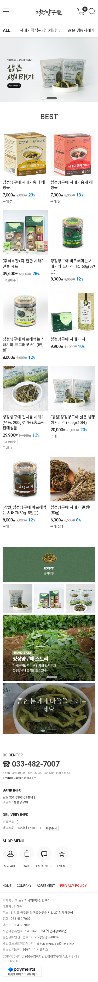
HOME (7, 886)
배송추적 (51, 828)
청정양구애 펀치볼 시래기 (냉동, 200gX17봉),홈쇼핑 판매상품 (24, 422)
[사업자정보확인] (56, 931)
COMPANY (24, 886)
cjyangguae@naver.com (19, 778)
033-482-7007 (36, 764)
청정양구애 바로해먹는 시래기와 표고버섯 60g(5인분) (24, 345)
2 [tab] (52, 98)
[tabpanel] (49, 69)
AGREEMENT (46, 886)
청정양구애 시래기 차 (67, 339)
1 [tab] (43, 98)
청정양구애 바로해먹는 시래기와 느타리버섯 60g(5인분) (72, 266)
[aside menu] (6, 11)
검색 (92, 11)
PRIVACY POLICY (73, 886)
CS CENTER (13, 755)
